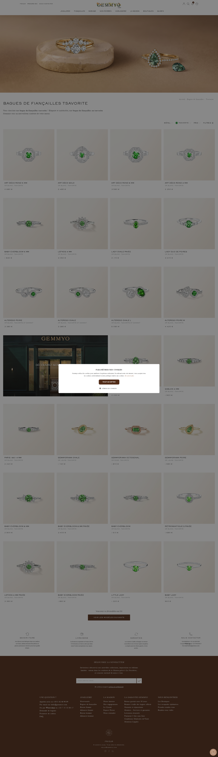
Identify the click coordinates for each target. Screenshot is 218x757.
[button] (109, 388)
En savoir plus (129, 376)
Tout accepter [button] (109, 382)
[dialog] (109, 378)
